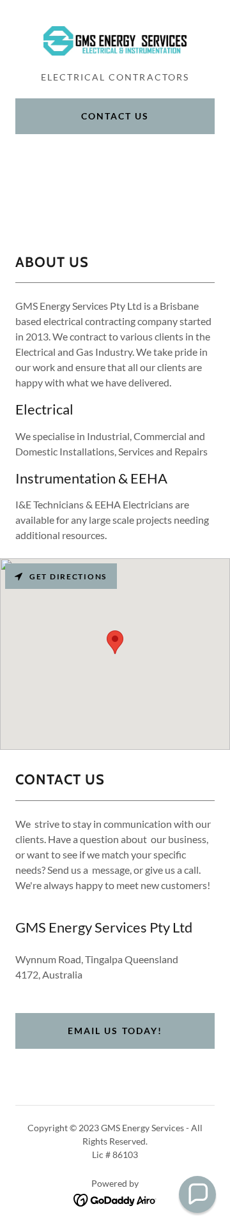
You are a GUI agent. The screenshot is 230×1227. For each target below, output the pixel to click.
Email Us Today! (115, 1030)
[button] (197, 1194)
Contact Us (115, 116)
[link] (115, 40)
